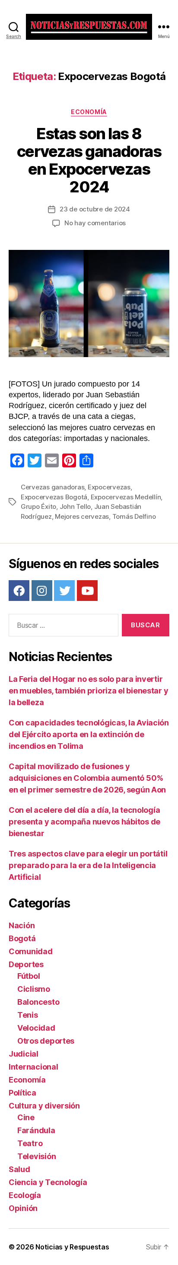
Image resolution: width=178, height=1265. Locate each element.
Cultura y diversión (44, 1105)
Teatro (29, 1143)
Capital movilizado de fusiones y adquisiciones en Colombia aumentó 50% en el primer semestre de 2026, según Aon (87, 778)
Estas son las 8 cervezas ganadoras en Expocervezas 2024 (89, 160)
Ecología (25, 1195)
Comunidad (31, 951)
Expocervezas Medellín (126, 497)
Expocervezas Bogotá (54, 497)
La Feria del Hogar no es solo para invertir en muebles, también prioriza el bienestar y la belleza (88, 690)
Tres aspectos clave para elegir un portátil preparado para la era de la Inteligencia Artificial (88, 865)
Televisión (36, 1156)
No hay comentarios (95, 223)
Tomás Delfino (134, 516)
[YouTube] (87, 590)
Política (22, 1092)
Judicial (23, 1053)
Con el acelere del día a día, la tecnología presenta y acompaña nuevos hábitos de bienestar (84, 821)
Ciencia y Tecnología (48, 1182)
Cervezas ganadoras (52, 487)
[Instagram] (42, 590)
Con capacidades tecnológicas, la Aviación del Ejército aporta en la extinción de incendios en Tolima (89, 734)
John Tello (75, 506)
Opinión (23, 1208)
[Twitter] (64, 590)
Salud (19, 1169)
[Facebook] (19, 590)
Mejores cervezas (82, 516)
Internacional (33, 1066)
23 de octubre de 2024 (95, 209)
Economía (89, 111)
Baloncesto (38, 1001)
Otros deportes (45, 1040)
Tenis (27, 1014)
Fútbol (28, 976)
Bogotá (22, 938)
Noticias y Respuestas (72, 1247)
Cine (26, 1117)
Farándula (36, 1130)
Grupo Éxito (38, 506)
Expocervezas (109, 487)
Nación (22, 925)
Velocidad (36, 1027)
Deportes (26, 964)
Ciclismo (33, 988)
